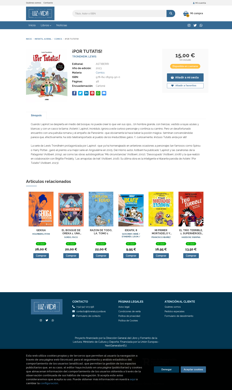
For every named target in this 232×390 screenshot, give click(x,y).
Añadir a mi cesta (187, 77)
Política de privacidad (129, 316)
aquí (132, 379)
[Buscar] (171, 13)
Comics (58, 39)
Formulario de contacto (88, 316)
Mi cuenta (200, 3)
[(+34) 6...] (201, 25)
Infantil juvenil (43, 39)
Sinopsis (36, 115)
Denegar (166, 369)
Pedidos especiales (174, 311)
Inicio (29, 39)
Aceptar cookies (193, 369)
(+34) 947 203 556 (85, 307)
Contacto (48, 3)
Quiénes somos (33, 3)
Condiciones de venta (129, 311)
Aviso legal (124, 307)
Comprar (41, 255)
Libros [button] (45, 25)
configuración (49, 383)
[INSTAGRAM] (189, 25)
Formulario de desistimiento (179, 316)
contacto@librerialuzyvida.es (91, 311)
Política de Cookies (128, 320)
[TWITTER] (195, 25)
